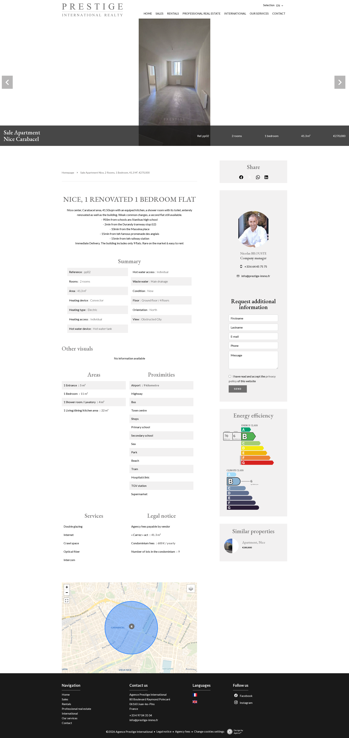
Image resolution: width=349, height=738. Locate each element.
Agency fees (182, 731)
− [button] (67, 592)
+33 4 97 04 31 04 (140, 715)
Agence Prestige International (148, 694)
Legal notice (163, 731)
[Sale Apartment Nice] (174, 82)
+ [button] (67, 587)
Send (238, 389)
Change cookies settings (209, 731)
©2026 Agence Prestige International (129, 731)
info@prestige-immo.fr (255, 276)
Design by (238, 731)
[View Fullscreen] (66, 600)
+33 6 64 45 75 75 (255, 266)
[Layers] (191, 588)
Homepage (68, 172)
